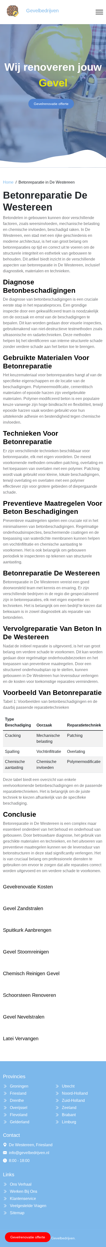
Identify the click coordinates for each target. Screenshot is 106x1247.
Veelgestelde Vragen (27, 1206)
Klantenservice (22, 1198)
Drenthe (16, 1100)
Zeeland (68, 1108)
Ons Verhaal (20, 1184)
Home (8, 182)
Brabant (68, 1115)
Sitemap (16, 1213)
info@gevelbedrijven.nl (29, 1153)
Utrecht (67, 1086)
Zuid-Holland (73, 1100)
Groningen (18, 1086)
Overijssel (18, 1108)
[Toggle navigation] (99, 12)
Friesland (17, 1093)
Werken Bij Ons (23, 1191)
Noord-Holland (74, 1093)
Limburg (68, 1122)
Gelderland (19, 1122)
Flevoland (18, 1115)
